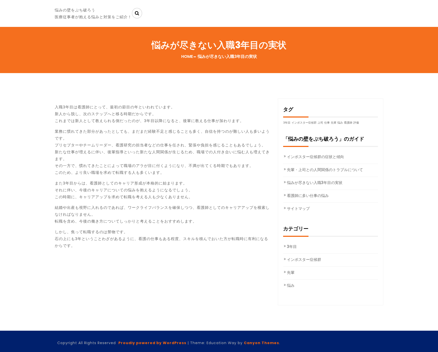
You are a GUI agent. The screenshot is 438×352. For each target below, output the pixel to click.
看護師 (348, 123)
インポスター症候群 (304, 123)
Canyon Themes (261, 342)
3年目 (286, 123)
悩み (340, 123)
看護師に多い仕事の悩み (308, 195)
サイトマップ (298, 208)
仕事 (327, 123)
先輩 (333, 123)
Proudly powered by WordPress (152, 342)
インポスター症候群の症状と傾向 (315, 156)
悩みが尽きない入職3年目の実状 (314, 182)
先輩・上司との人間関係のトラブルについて (325, 169)
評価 (356, 123)
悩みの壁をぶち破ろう (75, 10)
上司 (320, 123)
